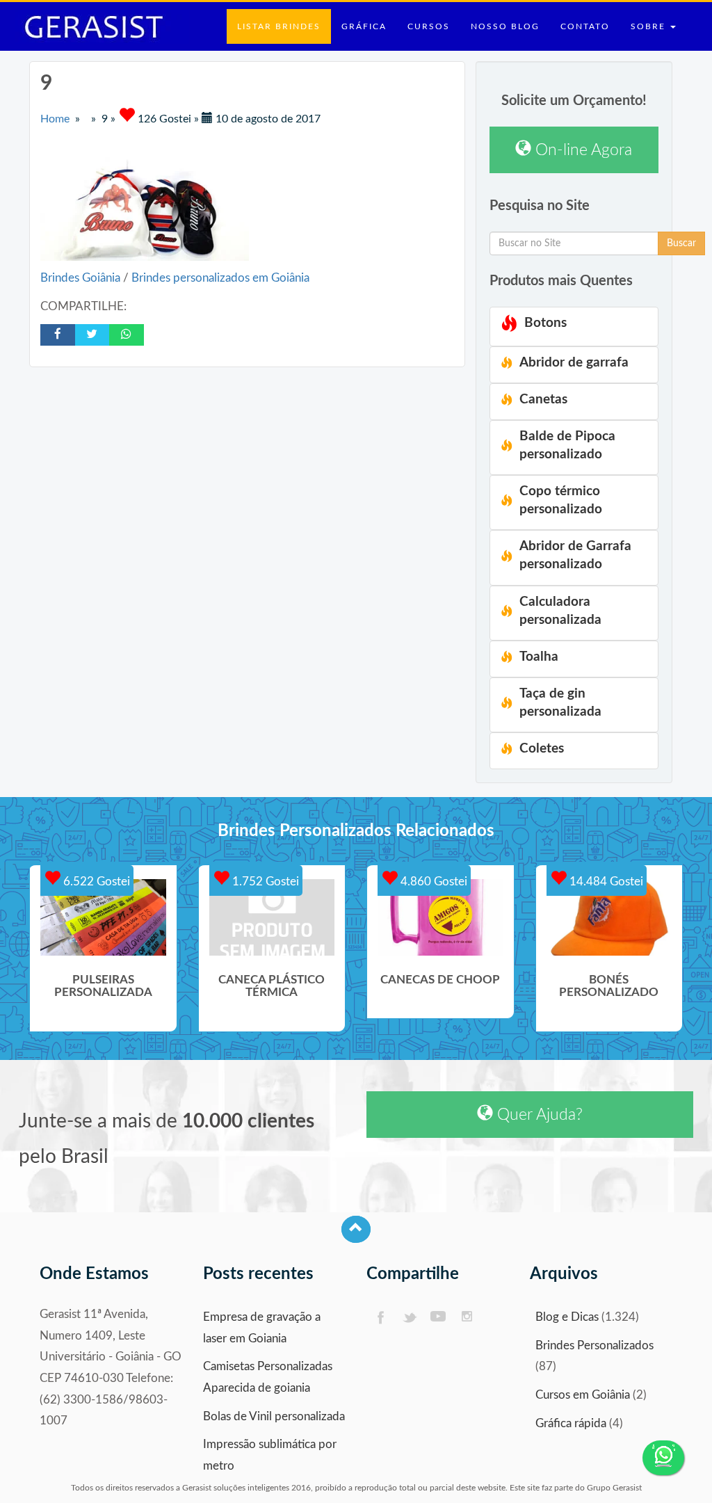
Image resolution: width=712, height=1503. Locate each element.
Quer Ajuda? (538, 1115)
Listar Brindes (279, 26)
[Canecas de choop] (440, 917)
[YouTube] (438, 1317)
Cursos (428, 26)
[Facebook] (380, 1317)
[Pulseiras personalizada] (103, 917)
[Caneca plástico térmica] (272, 917)
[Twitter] (409, 1317)
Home (55, 118)
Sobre (650, 26)
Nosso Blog (505, 26)
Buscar (681, 243)
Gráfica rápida (570, 1423)
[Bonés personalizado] (609, 917)
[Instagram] (467, 1317)
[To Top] (356, 1229)
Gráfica (364, 26)
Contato (585, 26)
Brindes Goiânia (81, 278)
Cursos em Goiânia (582, 1395)
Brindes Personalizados (594, 1345)
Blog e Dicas (567, 1317)
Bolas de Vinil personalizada (274, 1416)
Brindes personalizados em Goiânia (220, 278)
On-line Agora (581, 150)
